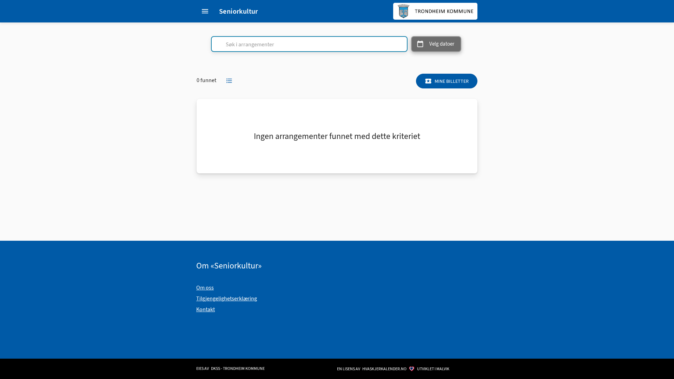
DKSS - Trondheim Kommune (238, 368)
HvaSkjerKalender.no (384, 369)
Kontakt (205, 309)
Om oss (205, 287)
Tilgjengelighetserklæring (226, 298)
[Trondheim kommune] (435, 11)
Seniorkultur (238, 11)
